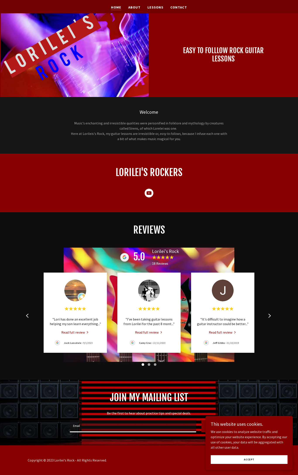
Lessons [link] (155, 7)
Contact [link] (178, 7)
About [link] (134, 7)
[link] (149, 194)
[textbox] (133, 426)
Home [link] (116, 7)
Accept (249, 459)
